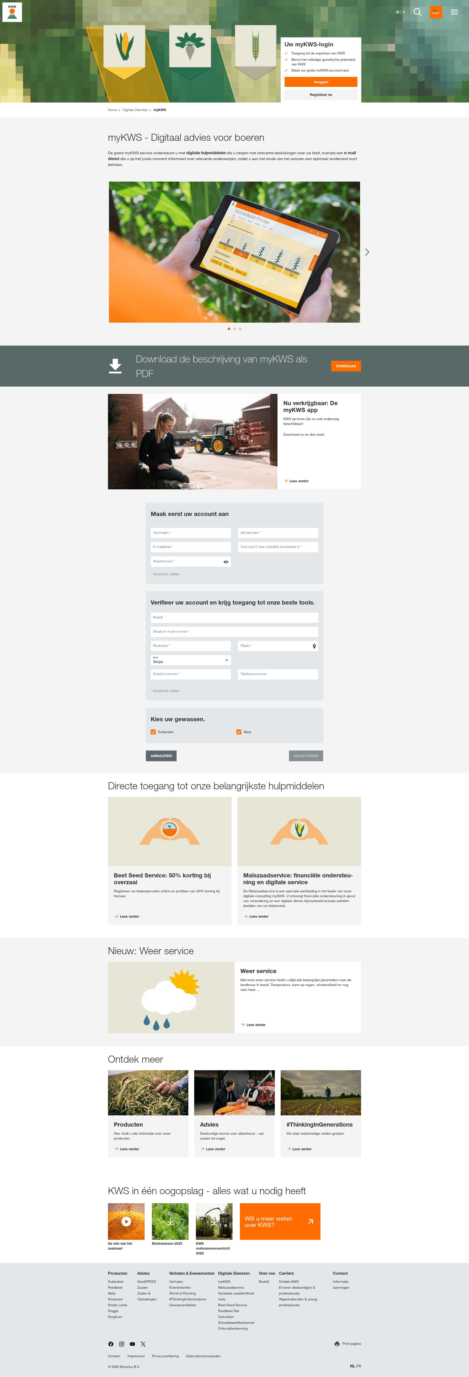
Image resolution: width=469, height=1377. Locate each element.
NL (352, 1366)
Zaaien (142, 1287)
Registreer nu (321, 94)
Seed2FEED (146, 1281)
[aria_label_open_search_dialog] (418, 12)
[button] (126, 1227)
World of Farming (182, 1293)
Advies (143, 1273)
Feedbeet (115, 1287)
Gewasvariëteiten (182, 1305)
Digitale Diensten (234, 1273)
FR (358, 1366)
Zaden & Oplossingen (147, 1296)
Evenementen (180, 1287)
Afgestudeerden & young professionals (298, 1302)
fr (404, 12)
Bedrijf (264, 1281)
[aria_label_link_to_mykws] (436, 12)
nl (397, 12)
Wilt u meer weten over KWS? (268, 1221)
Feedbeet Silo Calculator (228, 1314)
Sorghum (115, 1317)
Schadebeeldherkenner (236, 1322)
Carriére (286, 1273)
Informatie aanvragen (341, 1284)
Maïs (247, 732)
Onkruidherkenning (233, 1328)
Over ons (267, 1273)
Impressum (136, 1356)
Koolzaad (115, 1299)
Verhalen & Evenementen (191, 1273)
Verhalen (176, 1281)
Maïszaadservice (231, 1287)
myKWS (224, 1281)
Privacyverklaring (165, 1356)
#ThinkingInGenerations (187, 1299)
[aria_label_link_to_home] (12, 12)
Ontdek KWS (289, 1281)
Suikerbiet (165, 732)
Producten (117, 1273)
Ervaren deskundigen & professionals (297, 1290)
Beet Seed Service (232, 1305)
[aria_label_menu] (454, 12)
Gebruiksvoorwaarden (203, 1356)
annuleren (161, 756)
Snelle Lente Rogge (117, 1308)
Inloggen (321, 82)
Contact (340, 1273)
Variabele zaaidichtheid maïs (236, 1296)
